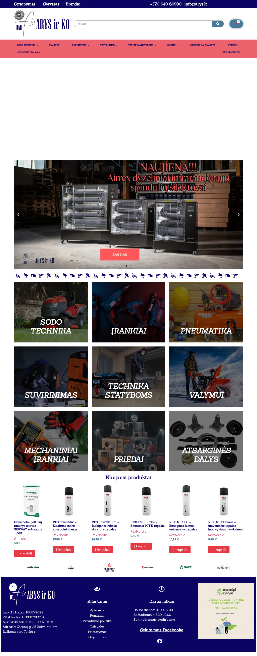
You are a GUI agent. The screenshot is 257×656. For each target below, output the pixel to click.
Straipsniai (24, 3)
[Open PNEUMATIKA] (89, 45)
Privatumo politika (97, 621)
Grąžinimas (97, 637)
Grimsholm (22, 539)
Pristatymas (97, 632)
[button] (18, 214)
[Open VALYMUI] (178, 45)
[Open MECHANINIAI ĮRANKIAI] (217, 45)
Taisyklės (97, 626)
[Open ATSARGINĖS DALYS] (40, 52)
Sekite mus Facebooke (161, 629)
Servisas (51, 3)
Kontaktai (97, 615)
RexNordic (61, 535)
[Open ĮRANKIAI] (61, 45)
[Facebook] (160, 641)
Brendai (73, 3)
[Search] (218, 24)
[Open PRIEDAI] (239, 45)
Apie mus (97, 610)
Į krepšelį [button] (24, 553)
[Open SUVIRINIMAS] (117, 45)
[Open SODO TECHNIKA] (38, 45)
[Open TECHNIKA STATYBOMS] (155, 45)
